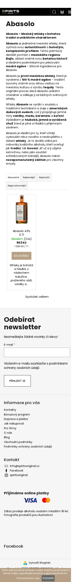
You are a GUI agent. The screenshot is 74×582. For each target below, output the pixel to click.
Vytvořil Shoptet (40, 563)
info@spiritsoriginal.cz (24, 466)
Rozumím (48, 578)
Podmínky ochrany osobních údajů (28, 446)
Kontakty (10, 410)
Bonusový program (17, 414)
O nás (8, 433)
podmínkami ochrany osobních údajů (35, 365)
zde (37, 578)
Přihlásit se (17, 381)
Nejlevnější (29, 177)
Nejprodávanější (17, 185)
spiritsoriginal (19, 475)
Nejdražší (44, 177)
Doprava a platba (16, 419)
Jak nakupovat (14, 423)
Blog (7, 437)
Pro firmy (10, 428)
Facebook (16, 470)
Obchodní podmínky (18, 442)
